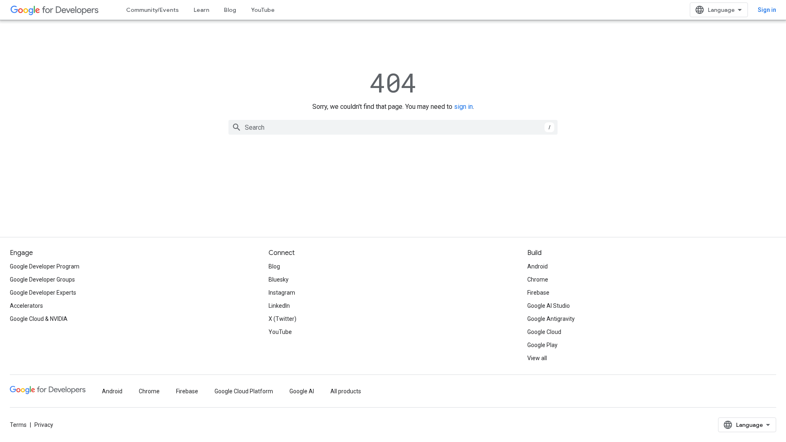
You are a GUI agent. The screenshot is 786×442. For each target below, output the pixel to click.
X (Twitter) (282, 319)
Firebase (538, 292)
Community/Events (152, 10)
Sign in (767, 10)
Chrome (537, 279)
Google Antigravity (551, 319)
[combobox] (393, 127)
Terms (18, 425)
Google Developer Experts (43, 292)
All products (345, 391)
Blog (230, 10)
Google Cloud (544, 332)
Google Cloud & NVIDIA (39, 319)
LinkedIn (279, 305)
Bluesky (279, 279)
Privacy (43, 425)
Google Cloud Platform (244, 391)
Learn (201, 10)
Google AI (301, 391)
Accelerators (26, 305)
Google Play (542, 345)
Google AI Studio (548, 305)
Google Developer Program (44, 266)
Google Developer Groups (42, 279)
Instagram (282, 292)
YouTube (263, 10)
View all (537, 358)
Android (537, 266)
